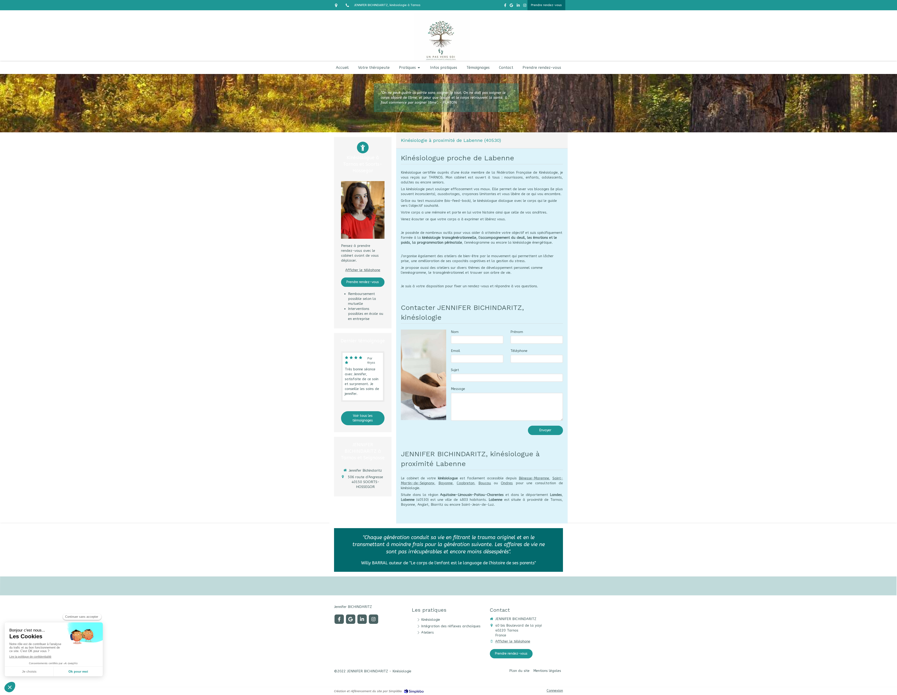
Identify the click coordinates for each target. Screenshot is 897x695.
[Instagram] (524, 6)
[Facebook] (505, 6)
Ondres (507, 483)
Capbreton (465, 483)
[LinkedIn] (518, 6)
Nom (455, 332)
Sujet (455, 370)
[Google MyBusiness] (511, 6)
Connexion (555, 690)
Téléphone (518, 351)
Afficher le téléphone (362, 270)
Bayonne (445, 483)
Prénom (516, 332)
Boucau (484, 483)
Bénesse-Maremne (534, 478)
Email (455, 351)
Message (458, 389)
